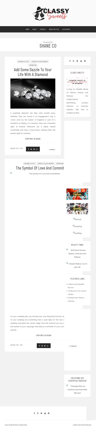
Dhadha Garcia (82, 89)
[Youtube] (81, 61)
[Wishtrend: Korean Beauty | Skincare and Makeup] (77, 253)
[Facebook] (69, 61)
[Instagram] (73, 61)
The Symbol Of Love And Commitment (44, 167)
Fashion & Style (23, 61)
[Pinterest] (85, 61)
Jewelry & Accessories (40, 61)
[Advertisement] (77, 151)
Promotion (32, 65)
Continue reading (33, 138)
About (35, 29)
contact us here (72, 113)
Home (27, 29)
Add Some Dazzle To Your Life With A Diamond (33, 72)
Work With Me (54, 29)
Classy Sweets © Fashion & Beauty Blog (16, 425)
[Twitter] (77, 61)
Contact (43, 29)
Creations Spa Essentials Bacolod (82, 425)
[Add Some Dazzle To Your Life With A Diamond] (32, 84)
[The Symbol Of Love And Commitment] (43, 237)
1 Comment (52, 149)
